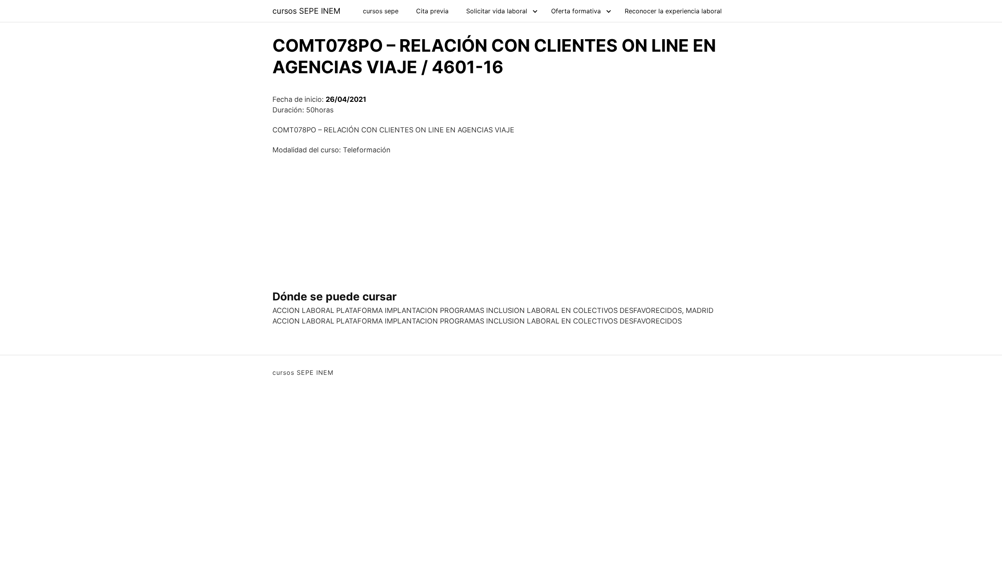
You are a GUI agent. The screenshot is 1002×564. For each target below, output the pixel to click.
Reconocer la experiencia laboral (673, 11)
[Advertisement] (501, 219)
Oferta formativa (576, 11)
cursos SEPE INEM (306, 11)
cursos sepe (380, 11)
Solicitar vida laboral (496, 11)
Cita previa (432, 11)
